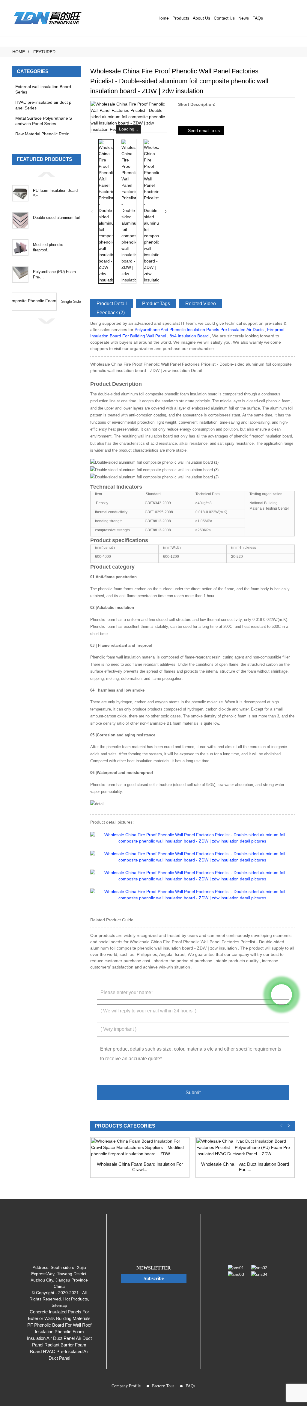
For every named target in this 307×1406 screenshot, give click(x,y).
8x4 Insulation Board (189, 335)
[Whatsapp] (281, 994)
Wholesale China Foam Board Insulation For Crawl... (140, 1167)
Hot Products (75, 1299)
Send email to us (204, 130)
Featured (44, 51)
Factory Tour (163, 1386)
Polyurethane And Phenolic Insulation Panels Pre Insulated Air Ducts (199, 329)
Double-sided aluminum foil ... (56, 220)
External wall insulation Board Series (43, 89)
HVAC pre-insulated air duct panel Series (43, 105)
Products (180, 18)
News (243, 18)
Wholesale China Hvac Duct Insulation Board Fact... (245, 1167)
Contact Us (224, 18)
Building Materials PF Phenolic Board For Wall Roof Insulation (59, 1325)
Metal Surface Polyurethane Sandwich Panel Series (43, 121)
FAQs (257, 18)
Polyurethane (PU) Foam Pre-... (54, 274)
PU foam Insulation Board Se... (55, 193)
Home (163, 18)
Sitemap (59, 1305)
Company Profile (126, 1386)
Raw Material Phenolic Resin (42, 133)
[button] (46, 174)
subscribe (154, 1278)
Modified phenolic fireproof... (48, 247)
